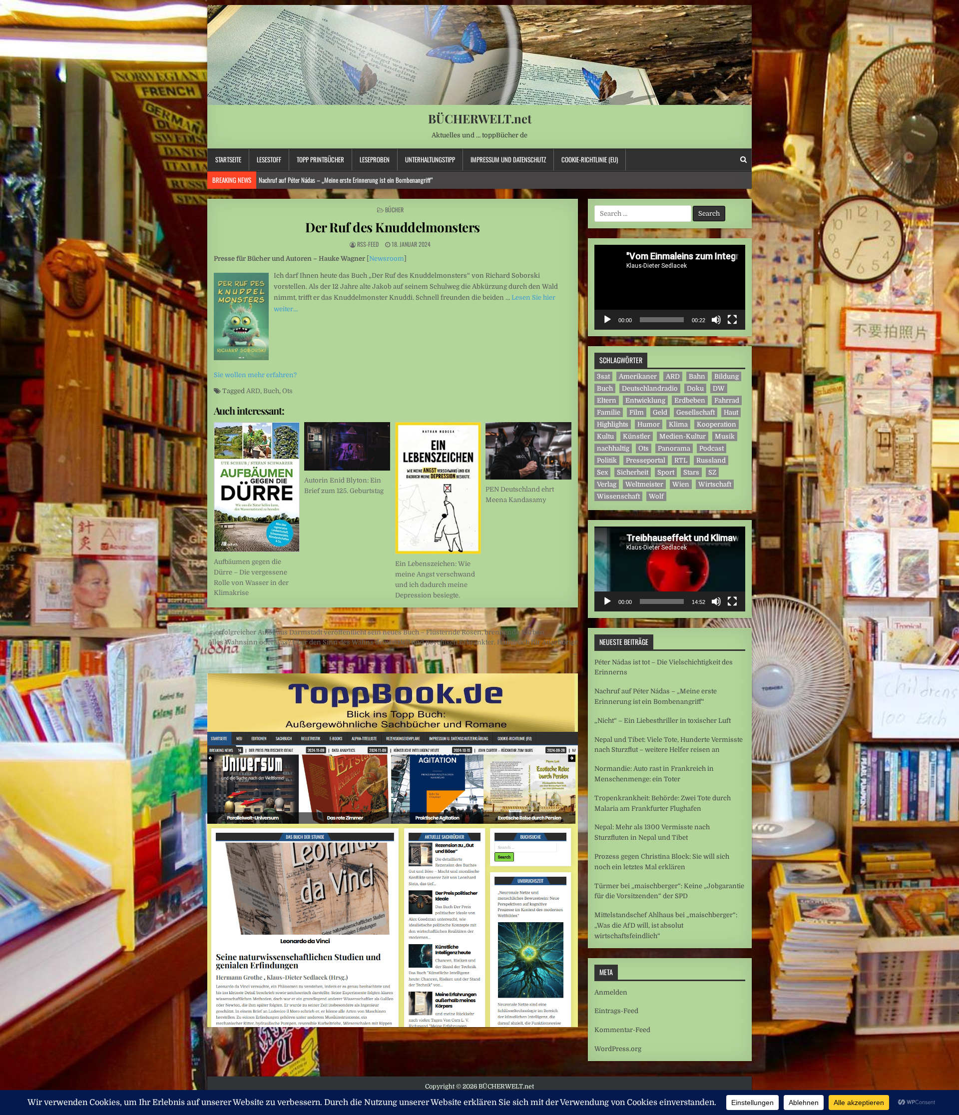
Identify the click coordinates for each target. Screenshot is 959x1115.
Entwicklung (645, 400)
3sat (603, 376)
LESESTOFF (269, 159)
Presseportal (645, 460)
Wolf (656, 496)
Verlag (606, 484)
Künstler (636, 436)
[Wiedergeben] (607, 320)
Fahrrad (726, 400)
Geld (660, 412)
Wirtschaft (714, 484)
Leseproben (375, 159)
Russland (711, 460)
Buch (271, 391)
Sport (665, 472)
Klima (678, 424)
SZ (712, 472)
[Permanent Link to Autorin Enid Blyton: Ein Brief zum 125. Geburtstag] (347, 446)
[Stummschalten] (716, 320)
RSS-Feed (368, 244)
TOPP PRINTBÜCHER (320, 159)
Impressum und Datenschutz (508, 159)
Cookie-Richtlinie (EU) (589, 159)
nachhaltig (613, 448)
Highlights (612, 424)
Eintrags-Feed (616, 1011)
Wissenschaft (618, 496)
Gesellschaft (695, 412)
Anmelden (610, 992)
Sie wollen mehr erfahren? (255, 375)
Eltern (606, 400)
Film (636, 412)
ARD (253, 391)
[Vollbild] (732, 320)
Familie (608, 412)
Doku (695, 388)
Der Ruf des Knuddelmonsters (392, 227)
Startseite (228, 159)
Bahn (697, 376)
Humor (648, 424)
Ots (287, 391)
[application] (669, 287)
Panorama (674, 448)
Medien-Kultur (682, 436)
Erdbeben (689, 400)
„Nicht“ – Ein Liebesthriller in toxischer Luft (310, 180)
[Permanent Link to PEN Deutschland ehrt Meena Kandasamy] (528, 451)
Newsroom (386, 258)
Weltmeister (644, 484)
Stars (691, 472)
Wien (680, 484)
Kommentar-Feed (622, 1030)
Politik (607, 460)
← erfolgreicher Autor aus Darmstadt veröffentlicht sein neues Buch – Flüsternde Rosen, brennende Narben (375, 632)
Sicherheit (632, 472)
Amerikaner (638, 376)
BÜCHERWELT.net (479, 118)
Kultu (605, 436)
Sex (602, 472)
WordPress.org (617, 1049)
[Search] (743, 159)
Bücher (394, 209)
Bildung (726, 376)
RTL (680, 460)
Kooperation (716, 424)
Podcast (711, 448)
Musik (725, 436)
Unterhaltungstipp (430, 159)
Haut (731, 412)
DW (719, 388)
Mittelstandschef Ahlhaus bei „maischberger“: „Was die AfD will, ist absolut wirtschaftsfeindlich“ (665, 925)
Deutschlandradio (650, 388)
